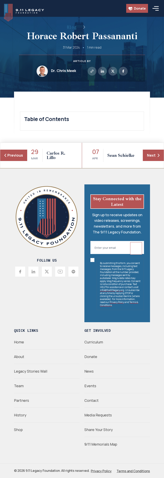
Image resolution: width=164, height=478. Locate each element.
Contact (91, 400)
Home (19, 342)
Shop (18, 429)
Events (90, 385)
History (20, 415)
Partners (21, 400)
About (19, 356)
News (89, 371)
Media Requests (98, 415)
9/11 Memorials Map (100, 444)
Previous (15, 155)
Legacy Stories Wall (30, 371)
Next (151, 155)
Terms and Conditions (133, 471)
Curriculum (93, 342)
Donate (139, 8)
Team (19, 385)
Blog (71, 27)
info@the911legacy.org (112, 290)
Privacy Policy (117, 302)
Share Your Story (98, 429)
